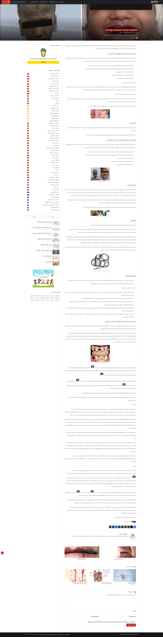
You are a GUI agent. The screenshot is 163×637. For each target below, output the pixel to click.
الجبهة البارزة (82, 381)
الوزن (52, 300)
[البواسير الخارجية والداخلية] (55, 223)
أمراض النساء (55, 76)
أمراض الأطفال (55, 108)
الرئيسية (61, 2)
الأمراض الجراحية (54, 126)
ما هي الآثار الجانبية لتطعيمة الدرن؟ (42, 228)
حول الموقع (67, 634)
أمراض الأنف (55, 190)
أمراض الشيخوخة (54, 194)
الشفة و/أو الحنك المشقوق (127, 90)
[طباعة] (110, 527)
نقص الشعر (97, 367)
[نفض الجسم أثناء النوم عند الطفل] (55, 234)
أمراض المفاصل (54, 135)
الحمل (57, 100)
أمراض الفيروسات (54, 162)
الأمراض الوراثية (117, 30)
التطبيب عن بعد (55, 160)
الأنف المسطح (129, 385)
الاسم (134, 611)
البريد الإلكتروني (132, 616)
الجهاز (52, 295)
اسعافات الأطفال (54, 121)
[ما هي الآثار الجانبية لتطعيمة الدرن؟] (55, 229)
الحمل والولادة (55, 111)
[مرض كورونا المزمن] (55, 246)
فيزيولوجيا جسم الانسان (53, 148)
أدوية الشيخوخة (55, 207)
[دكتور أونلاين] (156, 2)
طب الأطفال (53, 2)
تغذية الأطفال (55, 116)
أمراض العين (55, 143)
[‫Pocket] (122, 527)
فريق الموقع (61, 634)
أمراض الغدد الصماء (53, 88)
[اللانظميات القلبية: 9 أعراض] (100, 575)
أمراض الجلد (126, 30)
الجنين (57, 103)
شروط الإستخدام (43, 634)
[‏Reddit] (125, 527)
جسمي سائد (97, 492)
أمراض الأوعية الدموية (53, 133)
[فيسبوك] (134, 527)
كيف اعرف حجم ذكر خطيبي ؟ (44, 250)
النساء (57, 300)
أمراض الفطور (55, 210)
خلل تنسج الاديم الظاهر (127, 521)
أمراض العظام (55, 150)
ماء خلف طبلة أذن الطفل (44, 239)
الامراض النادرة (109, 30)
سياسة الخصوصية (52, 634)
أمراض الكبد (55, 81)
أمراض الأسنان (129, 7)
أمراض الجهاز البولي (54, 91)
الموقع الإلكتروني (95, 616)
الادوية (57, 170)
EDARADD (79, 409)
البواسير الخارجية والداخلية (44, 222)
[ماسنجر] (116, 527)
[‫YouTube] (120, 538)
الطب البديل (34, 2)
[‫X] (131, 527)
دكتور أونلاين (121, 634)
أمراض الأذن (56, 165)
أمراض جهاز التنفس (54, 140)
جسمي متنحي (83, 492)
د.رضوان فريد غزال (123, 534)
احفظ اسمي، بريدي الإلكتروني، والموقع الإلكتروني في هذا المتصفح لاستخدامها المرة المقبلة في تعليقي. (111, 622)
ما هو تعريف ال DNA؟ (132, 583)
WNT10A (133, 412)
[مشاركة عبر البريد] (113, 527)
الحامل (47, 295)
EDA (72, 409)
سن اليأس (37, 300)
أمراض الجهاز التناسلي (53, 131)
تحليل (47, 300)
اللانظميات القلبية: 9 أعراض (106, 583)
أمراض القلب (55, 128)
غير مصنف (56, 175)
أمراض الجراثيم (55, 155)
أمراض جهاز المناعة (54, 177)
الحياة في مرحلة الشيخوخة (52, 202)
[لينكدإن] (122, 538)
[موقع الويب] (127, 538)
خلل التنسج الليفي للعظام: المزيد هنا (103, 216)
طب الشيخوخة (44, 2)
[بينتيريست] (128, 527)
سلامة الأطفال (55, 118)
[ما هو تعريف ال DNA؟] (124, 575)
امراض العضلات (54, 185)
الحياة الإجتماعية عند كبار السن (51, 205)
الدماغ (37, 295)
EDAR (75, 409)
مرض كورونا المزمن (46, 245)
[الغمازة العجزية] (55, 257)
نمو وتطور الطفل (54, 113)
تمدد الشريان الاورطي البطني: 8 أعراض (80, 583)
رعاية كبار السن (55, 197)
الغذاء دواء (48, 262)
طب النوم (56, 187)
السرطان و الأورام (54, 153)
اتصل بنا (36, 634)
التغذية (57, 93)
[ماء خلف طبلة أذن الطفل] (55, 240)
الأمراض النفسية (54, 86)
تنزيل (43, 300)
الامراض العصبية (54, 73)
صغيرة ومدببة (107, 375)
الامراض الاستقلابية (54, 123)
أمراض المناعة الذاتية (53, 180)
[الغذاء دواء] (55, 263)
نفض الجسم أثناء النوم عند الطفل (42, 233)
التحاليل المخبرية (55, 138)
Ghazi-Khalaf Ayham (30, 634)
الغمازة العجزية (47, 256)
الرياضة (32, 295)
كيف (32, 300)
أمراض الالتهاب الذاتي (53, 182)
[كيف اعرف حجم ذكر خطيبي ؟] (55, 252)
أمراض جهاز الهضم (54, 78)
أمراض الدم (56, 157)
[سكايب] (119, 527)
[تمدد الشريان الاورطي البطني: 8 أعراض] (76, 575)
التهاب (57, 295)
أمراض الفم (56, 167)
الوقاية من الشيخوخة (53, 200)
